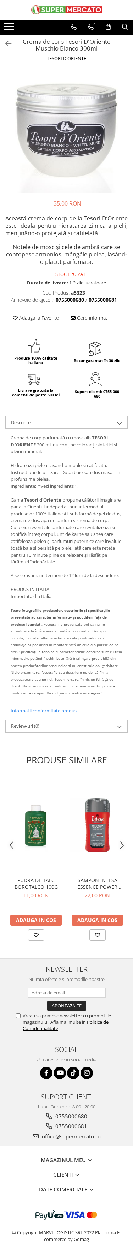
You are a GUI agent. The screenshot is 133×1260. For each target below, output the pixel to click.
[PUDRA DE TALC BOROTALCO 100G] (36, 825)
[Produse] (10, 28)
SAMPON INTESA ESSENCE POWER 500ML (97, 883)
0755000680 (70, 1116)
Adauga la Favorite (38, 317)
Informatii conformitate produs (44, 711)
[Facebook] (46, 1073)
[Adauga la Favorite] (36, 935)
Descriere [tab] (21, 422)
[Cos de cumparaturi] (108, 27)
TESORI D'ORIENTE (66, 58)
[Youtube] (60, 1073)
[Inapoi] (5, 43)
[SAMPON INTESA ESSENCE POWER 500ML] (97, 825)
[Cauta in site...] (125, 27)
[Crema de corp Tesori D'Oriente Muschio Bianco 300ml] (66, 132)
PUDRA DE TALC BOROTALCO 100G (36, 883)
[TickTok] (73, 1073)
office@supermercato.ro (70, 1136)
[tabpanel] (66, 132)
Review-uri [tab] (25, 726)
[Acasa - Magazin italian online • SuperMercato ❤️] (66, 9)
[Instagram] (87, 1073)
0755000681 (70, 1126)
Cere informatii (93, 317)
